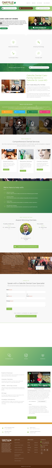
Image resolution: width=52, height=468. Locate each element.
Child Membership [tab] (41, 401)
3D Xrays (4, 393)
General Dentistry (8, 161)
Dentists (26, 236)
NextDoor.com (35, 111)
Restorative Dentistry (26, 161)
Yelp (47, 111)
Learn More (3, 28)
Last (27, 294)
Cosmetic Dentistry (42, 161)
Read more (6, 169)
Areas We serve (18, 460)
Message (9, 300)
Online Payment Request (44, 8)
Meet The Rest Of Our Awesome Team (27, 246)
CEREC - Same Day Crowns (9, 385)
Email (9, 296)
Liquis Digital (28, 466)
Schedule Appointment (19, 458)
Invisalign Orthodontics (8, 399)
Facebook (21, 111)
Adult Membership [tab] (32, 401)
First (7, 294)
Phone (29, 296)
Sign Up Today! (32, 417)
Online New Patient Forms (10, 8)
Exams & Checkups (7, 373)
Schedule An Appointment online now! (40, 67)
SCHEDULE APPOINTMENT (26, 8)
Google (8, 111)
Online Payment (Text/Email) (18, 455)
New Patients (17, 442)
